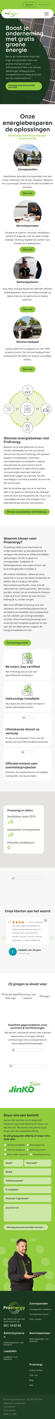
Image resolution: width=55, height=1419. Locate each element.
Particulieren (43, 4)
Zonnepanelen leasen (39, 1314)
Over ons (33, 1375)
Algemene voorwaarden (14, 1403)
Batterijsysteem (27, 282)
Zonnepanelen (27, 169)
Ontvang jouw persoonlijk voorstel (21, 86)
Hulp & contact (36, 1370)
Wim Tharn (24, 949)
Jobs (31, 1385)
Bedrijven (29, 4)
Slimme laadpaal (27, 342)
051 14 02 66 (12, 1325)
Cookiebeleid (9, 1406)
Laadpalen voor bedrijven (11, 1358)
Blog (31, 1380)
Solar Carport (35, 1319)
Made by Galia (10, 1414)
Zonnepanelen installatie (40, 1309)
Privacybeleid (10, 1410)
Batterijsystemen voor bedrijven (14, 1343)
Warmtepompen (27, 225)
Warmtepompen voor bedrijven (39, 1339)
